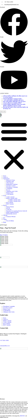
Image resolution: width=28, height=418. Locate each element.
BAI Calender (6, 323)
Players (5, 205)
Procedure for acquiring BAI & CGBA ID (16, 211)
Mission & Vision (10, 180)
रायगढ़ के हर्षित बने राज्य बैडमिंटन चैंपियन (12, 103)
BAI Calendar (9, 202)
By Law (8, 190)
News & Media (10, 220)
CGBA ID (8, 209)
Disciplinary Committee (12, 187)
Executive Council (10, 185)
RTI (4, 218)
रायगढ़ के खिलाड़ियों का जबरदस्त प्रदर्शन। (12, 99)
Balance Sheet (9, 192)
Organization (6, 178)
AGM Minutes (9, 194)
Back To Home (4, 235)
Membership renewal (11, 213)
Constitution (9, 188)
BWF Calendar (10, 204)
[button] (14, 145)
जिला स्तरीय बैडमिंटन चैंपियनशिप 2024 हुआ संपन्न (14, 101)
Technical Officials (10, 216)
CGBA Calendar (10, 197)
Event (4, 195)
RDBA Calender (7, 320)
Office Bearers (9, 183)
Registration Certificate (12, 184)
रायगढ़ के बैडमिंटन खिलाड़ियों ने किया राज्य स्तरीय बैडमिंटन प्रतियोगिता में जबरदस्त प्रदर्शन (14, 105)
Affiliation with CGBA (12, 191)
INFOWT (22, 416)
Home (4, 176)
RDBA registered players (12, 212)
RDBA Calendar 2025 (14, 199)
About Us (5, 177)
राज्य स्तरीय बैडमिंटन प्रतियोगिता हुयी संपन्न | (13, 100)
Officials (5, 215)
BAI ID (8, 208)
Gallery (5, 219)
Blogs (4, 222)
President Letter (10, 181)
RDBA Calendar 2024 (14, 201)
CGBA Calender (7, 322)
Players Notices (10, 206)
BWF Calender (7, 325)
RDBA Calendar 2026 (11, 198)
